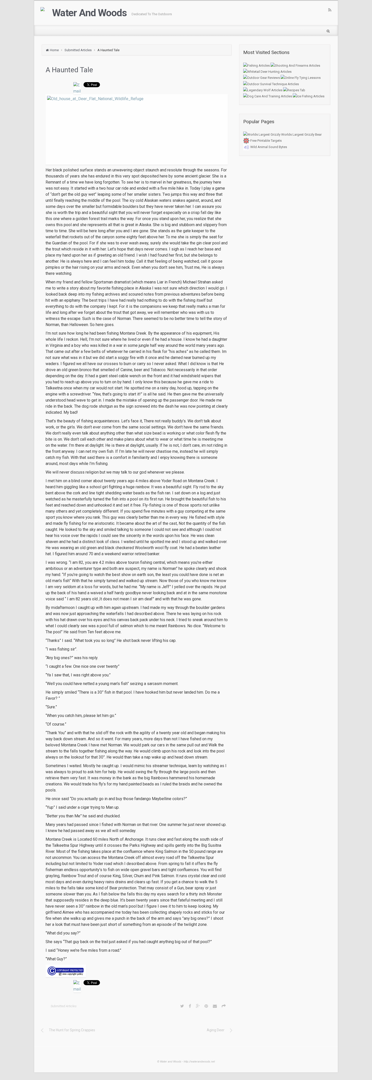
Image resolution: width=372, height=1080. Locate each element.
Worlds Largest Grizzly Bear (301, 134)
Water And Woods (89, 13)
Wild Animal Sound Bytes (268, 147)
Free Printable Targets (266, 140)
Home (54, 50)
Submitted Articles (78, 50)
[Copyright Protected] (137, 971)
